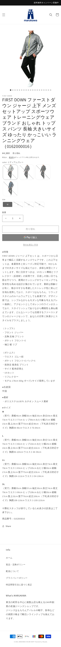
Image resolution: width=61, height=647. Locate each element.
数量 (4, 212)
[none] (10, 172)
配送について (12, 571)
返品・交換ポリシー (15, 564)
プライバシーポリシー (17, 578)
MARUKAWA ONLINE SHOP (26, 642)
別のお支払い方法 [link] (30, 245)
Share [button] (8, 526)
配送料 (11, 157)
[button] (3, 14)
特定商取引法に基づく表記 (19, 584)
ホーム (9, 557)
